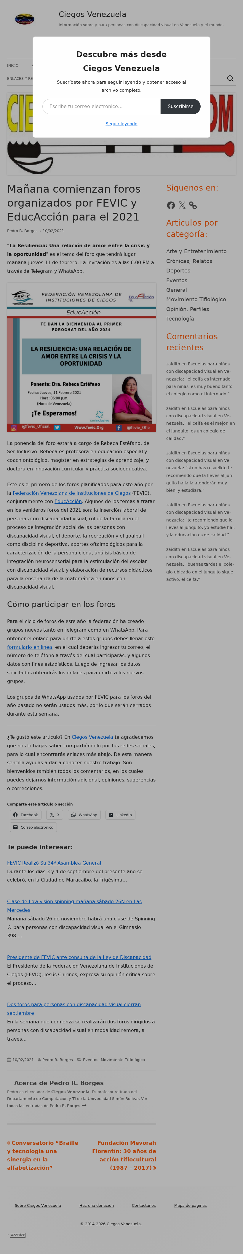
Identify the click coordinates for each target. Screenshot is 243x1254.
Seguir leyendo (122, 123)
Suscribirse (181, 106)
